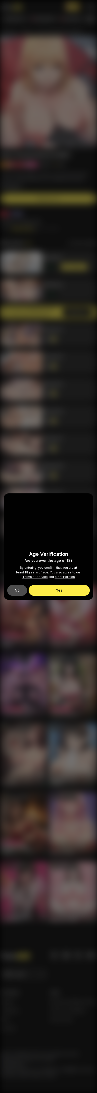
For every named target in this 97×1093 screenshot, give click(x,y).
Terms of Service (35, 577)
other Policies (65, 577)
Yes (59, 590)
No (17, 590)
